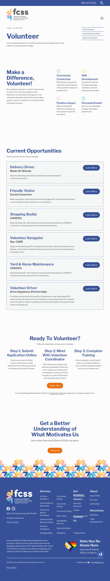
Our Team (94, 500)
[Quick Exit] (100, 554)
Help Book (94, 515)
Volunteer (17, 28)
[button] (102, 18)
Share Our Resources (77, 504)
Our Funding (95, 504)
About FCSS (95, 496)
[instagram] (13, 508)
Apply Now (55, 385)
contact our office (57, 393)
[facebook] (8, 508)
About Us (55, 450)
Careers (76, 510)
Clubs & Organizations (96, 520)
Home (9, 28)
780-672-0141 (88, 3)
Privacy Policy (12, 568)
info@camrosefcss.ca (15, 518)
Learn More (91, 167)
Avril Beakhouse (97, 562)
